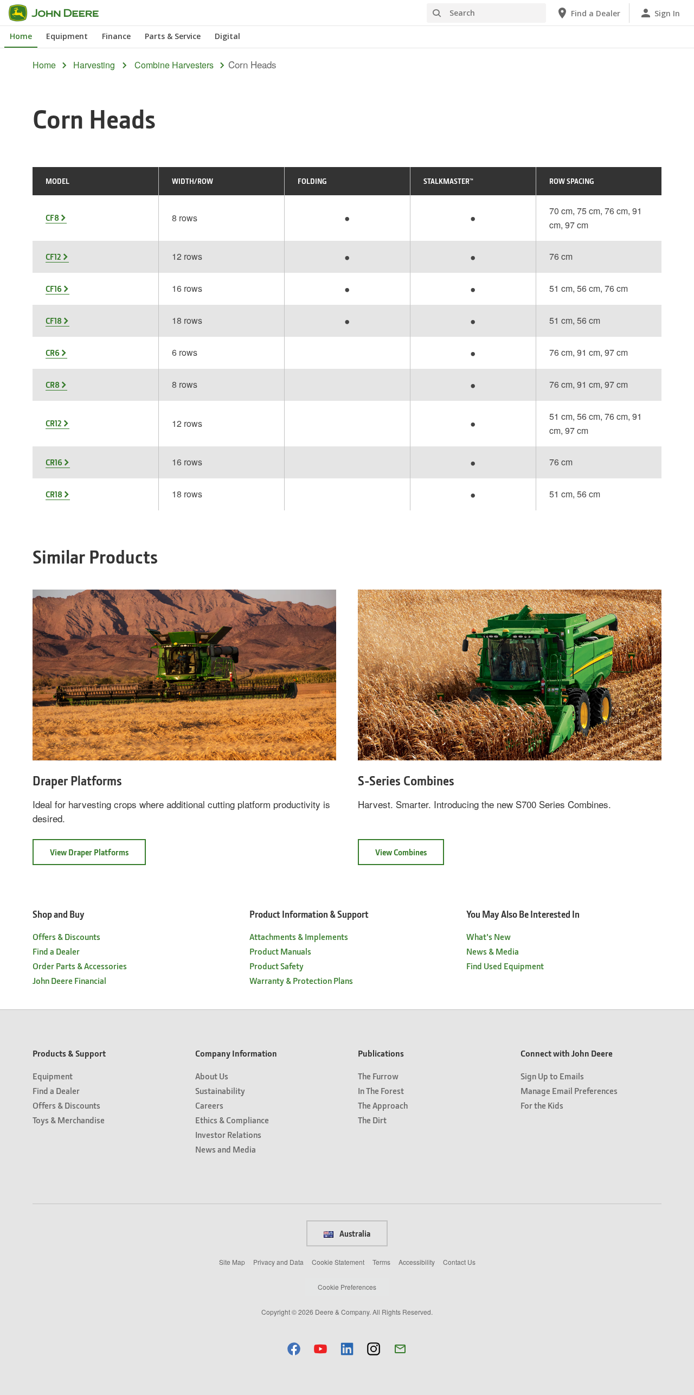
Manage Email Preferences (569, 1090)
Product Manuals (280, 951)
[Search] (436, 13)
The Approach (383, 1105)
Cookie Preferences (347, 1286)
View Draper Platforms (98, 856)
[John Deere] (60, 13)
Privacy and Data (278, 1261)
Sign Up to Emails (552, 1076)
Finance (116, 36)
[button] (293, 1348)
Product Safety (276, 965)
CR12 (54, 423)
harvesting (94, 65)
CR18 (54, 494)
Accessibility (417, 1261)
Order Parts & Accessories (80, 965)
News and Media (225, 1149)
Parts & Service (173, 36)
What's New (488, 936)
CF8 (52, 217)
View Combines (409, 856)
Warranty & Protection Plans (301, 980)
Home (21, 36)
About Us (211, 1076)
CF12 (53, 256)
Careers (209, 1105)
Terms (381, 1261)
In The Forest (381, 1090)
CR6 (53, 352)
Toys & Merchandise (69, 1119)
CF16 (54, 288)
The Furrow (378, 1076)
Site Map (232, 1261)
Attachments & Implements (298, 936)
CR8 (53, 384)
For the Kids (541, 1105)
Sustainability (220, 1090)
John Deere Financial (69, 980)
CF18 (54, 320)
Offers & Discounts (66, 936)
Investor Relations (228, 1134)
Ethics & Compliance (232, 1119)
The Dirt (372, 1119)
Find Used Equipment (505, 965)
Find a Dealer (56, 951)
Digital (227, 36)
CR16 (54, 462)
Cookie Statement (338, 1261)
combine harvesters (174, 65)
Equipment (67, 36)
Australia (354, 1233)
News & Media (492, 951)
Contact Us (459, 1261)
